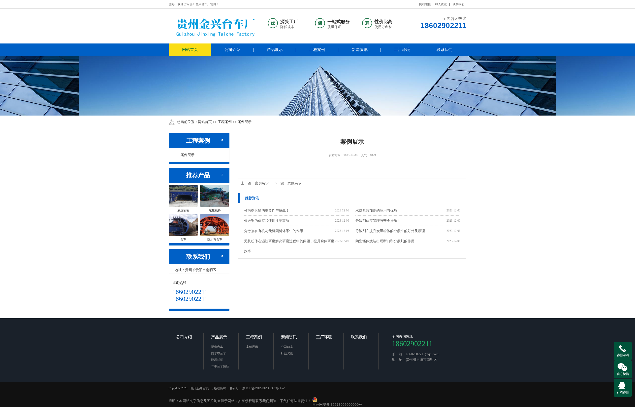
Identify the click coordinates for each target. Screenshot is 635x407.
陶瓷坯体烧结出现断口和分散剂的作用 (384, 241)
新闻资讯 (360, 49)
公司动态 (287, 347)
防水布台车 (218, 353)
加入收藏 (441, 4)
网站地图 (425, 4)
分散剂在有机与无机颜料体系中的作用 (273, 231)
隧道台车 (217, 347)
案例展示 (245, 122)
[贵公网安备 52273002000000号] (336, 399)
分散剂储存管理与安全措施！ (378, 221)
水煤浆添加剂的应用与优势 (376, 210)
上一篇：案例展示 (255, 183)
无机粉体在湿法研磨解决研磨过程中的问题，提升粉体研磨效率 (289, 246)
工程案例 (317, 49)
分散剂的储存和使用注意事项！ (268, 221)
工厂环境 (402, 49)
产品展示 (275, 49)
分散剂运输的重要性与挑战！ (266, 210)
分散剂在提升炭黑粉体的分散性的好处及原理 (390, 231)
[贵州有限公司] (216, 26)
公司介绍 (232, 49)
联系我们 (458, 4)
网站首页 (190, 49)
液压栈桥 (217, 360)
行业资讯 (287, 353)
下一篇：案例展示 (287, 183)
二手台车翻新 (220, 366)
